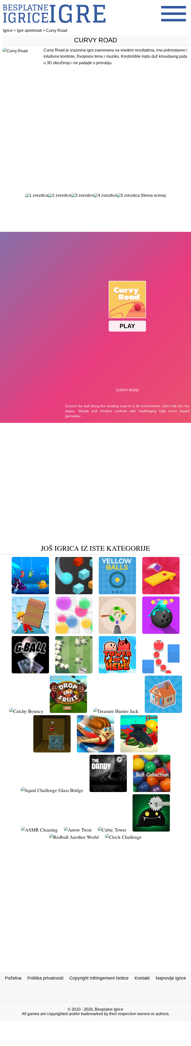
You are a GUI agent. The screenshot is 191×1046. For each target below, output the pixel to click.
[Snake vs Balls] (117, 632)
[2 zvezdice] (59, 195)
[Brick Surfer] (30, 632)
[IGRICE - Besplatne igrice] (54, 26)
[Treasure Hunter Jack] (116, 711)
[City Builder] (163, 711)
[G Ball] (30, 671)
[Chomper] (30, 592)
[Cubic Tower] (112, 830)
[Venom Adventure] (151, 830)
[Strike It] (161, 632)
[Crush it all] (139, 750)
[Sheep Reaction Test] (74, 671)
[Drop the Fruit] (68, 711)
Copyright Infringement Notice (99, 978)
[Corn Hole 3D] (161, 592)
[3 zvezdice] (82, 195)
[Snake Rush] (161, 671)
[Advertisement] (95, 128)
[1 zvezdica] (36, 195)
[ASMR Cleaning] (39, 830)
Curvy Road (95, 40)
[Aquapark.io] (95, 750)
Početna (13, 978)
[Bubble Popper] (74, 632)
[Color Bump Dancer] (74, 592)
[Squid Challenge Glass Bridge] (52, 790)
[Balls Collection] (151, 790)
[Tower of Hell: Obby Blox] (117, 671)
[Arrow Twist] (78, 830)
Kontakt (142, 978)
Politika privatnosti (45, 978)
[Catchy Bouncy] (26, 711)
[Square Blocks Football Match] (52, 750)
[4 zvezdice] (105, 195)
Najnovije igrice (171, 978)
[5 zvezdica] (128, 195)
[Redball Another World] (74, 837)
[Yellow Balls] (117, 592)
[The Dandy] (108, 790)
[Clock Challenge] (123, 837)
